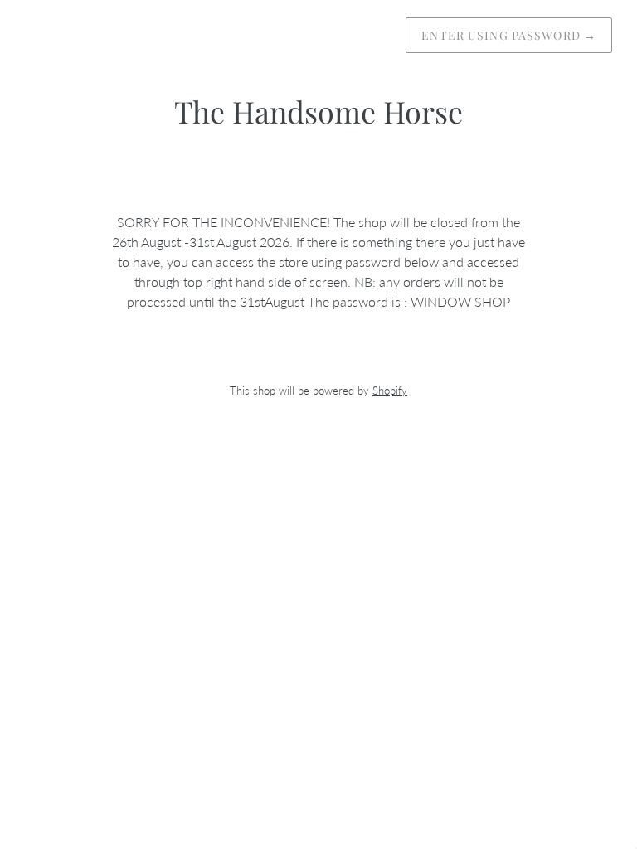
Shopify (389, 390)
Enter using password (508, 35)
